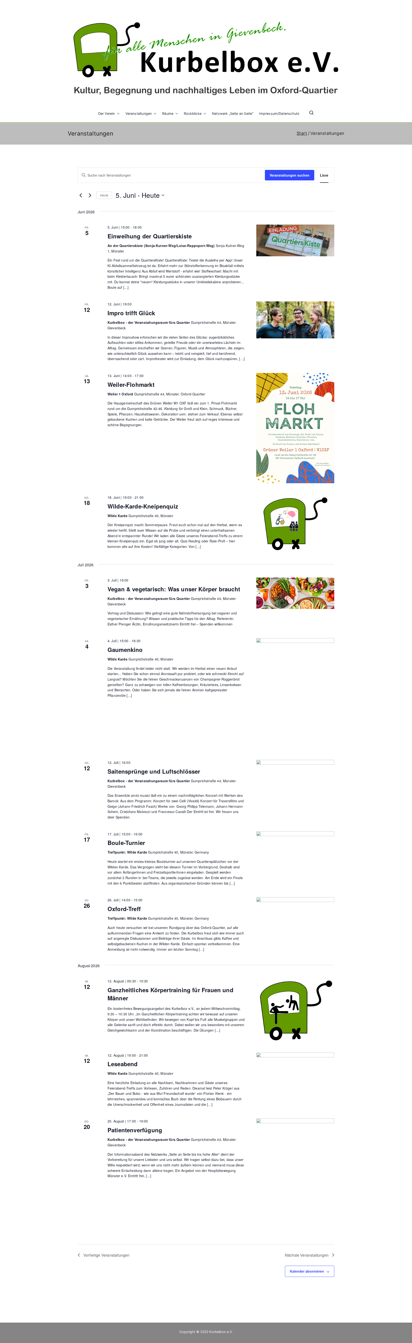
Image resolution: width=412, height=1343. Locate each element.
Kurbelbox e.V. (221, 1332)
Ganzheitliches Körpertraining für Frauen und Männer (170, 994)
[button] (117, 113)
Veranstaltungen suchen (289, 175)
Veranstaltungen (138, 113)
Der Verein (106, 113)
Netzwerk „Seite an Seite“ (232, 113)
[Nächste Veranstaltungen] (90, 195)
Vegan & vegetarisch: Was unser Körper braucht (174, 589)
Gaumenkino (125, 649)
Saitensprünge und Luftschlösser (154, 771)
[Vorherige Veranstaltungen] (80, 195)
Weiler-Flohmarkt (131, 384)
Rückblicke (192, 113)
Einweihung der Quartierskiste (150, 236)
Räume (167, 113)
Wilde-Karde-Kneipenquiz (143, 506)
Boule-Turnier (126, 843)
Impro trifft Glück (131, 313)
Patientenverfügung (135, 1130)
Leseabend (123, 1064)
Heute (104, 195)
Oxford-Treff (124, 909)
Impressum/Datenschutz (279, 113)
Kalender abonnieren (307, 1271)
